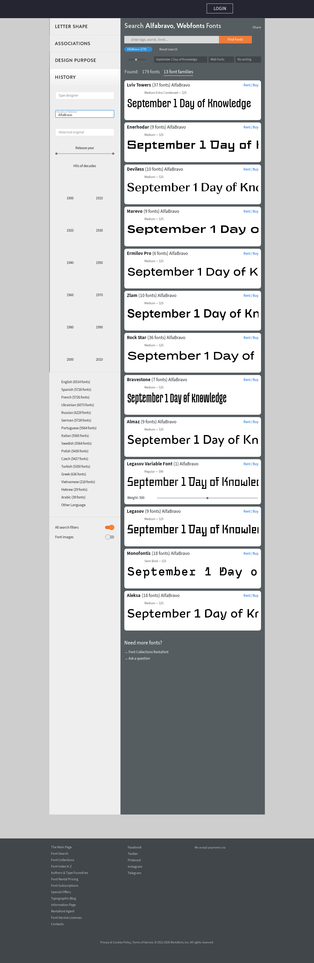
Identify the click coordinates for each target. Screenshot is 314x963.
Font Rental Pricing (64, 878)
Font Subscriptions (64, 884)
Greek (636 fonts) (73, 472)
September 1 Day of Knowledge (176, 57)
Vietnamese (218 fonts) (78, 479)
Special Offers (61, 891)
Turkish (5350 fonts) (75, 464)
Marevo (134, 209)
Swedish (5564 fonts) (76, 441)
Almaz (133, 419)
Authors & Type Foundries (69, 871)
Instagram (135, 866)
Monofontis (139, 551)
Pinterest (134, 860)
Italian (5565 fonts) (75, 433)
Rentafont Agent (62, 910)
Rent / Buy (251, 83)
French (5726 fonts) (75, 395)
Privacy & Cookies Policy (115, 942)
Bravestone (138, 377)
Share (256, 25)
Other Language (73, 502)
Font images (64, 534)
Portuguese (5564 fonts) (79, 425)
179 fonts (151, 69)
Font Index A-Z (61, 865)
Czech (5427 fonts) (74, 456)
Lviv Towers (139, 83)
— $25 (165, 91)
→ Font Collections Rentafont (146, 649)
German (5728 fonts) (76, 418)
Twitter (133, 854)
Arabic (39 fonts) (73, 495)
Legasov (135, 509)
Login (220, 8)
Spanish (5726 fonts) (76, 387)
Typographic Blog (63, 897)
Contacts (57, 923)
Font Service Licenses (66, 916)
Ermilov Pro (139, 251)
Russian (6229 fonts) (76, 410)
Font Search (59, 852)
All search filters (67, 525)
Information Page (63, 904)
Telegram (134, 873)
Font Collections (62, 859)
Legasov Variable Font (149, 462)
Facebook (135, 847)
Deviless (135, 167)
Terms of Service (142, 942)
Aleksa (134, 593)
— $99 (153, 469)
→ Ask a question (137, 656)
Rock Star (136, 335)
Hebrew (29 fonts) (74, 487)
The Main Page (61, 846)
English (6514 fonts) (75, 379)
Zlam (132, 293)
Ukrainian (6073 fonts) (77, 402)
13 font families (178, 69)
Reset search (168, 47)
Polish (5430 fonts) (74, 449)
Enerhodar (138, 125)
